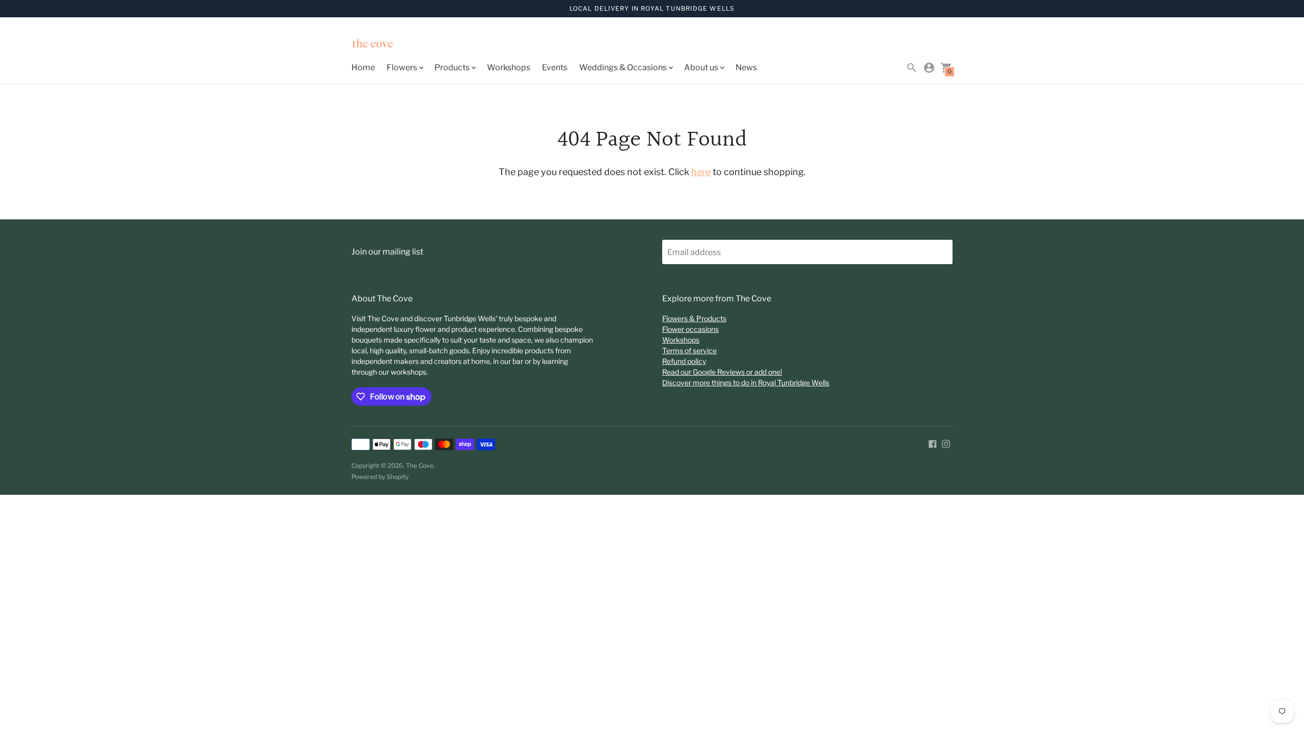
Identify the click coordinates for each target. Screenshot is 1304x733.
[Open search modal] (912, 68)
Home (363, 67)
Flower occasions (690, 329)
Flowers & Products (694, 318)
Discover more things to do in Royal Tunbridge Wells (745, 382)
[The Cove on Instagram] (946, 443)
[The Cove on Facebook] (933, 443)
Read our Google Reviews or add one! (722, 372)
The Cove (419, 465)
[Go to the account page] (929, 68)
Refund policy (684, 361)
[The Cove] (397, 44)
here (701, 171)
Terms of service (689, 350)
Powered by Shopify (380, 477)
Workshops (508, 67)
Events (554, 67)
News (746, 67)
